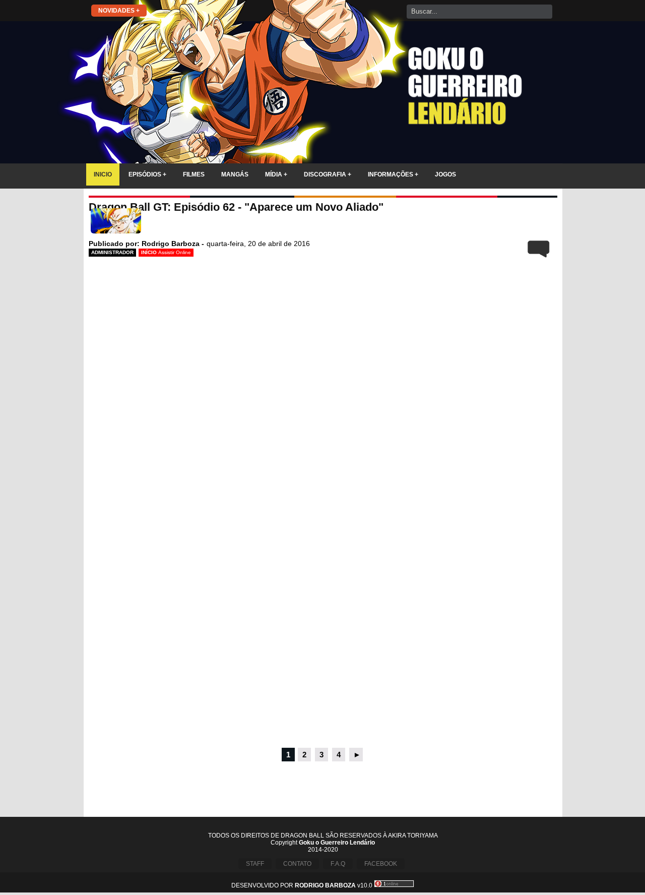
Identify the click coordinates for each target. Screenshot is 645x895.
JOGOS (445, 174)
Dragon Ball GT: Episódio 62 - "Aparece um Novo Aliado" (236, 207)
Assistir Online (174, 252)
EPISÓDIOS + (147, 174)
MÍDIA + (276, 174)
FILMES (194, 174)
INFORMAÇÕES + (393, 174)
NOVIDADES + (119, 10)
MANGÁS (234, 174)
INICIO (103, 174)
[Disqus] (323, 609)
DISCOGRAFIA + (327, 174)
